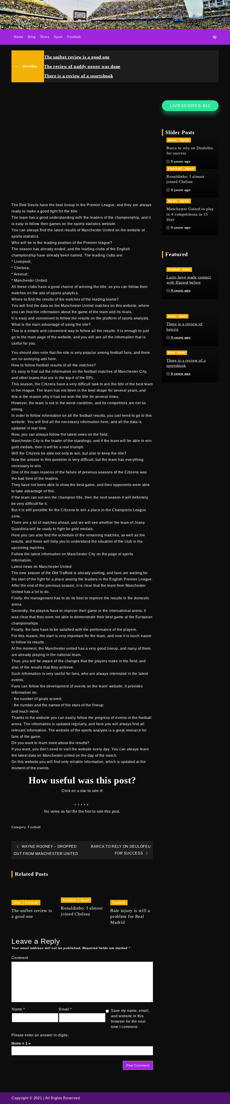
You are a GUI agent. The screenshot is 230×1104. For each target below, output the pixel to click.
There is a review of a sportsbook (78, 75)
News (44, 37)
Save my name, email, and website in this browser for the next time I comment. (130, 1019)
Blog (32, 37)
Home (18, 37)
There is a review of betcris (184, 326)
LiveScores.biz (190, 105)
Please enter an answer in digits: (40, 1035)
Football (74, 37)
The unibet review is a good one (77, 56)
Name (18, 1009)
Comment (19, 958)
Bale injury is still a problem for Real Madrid (130, 916)
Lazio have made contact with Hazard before (188, 280)
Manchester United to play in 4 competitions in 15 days (190, 214)
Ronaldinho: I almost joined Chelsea (82, 911)
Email (65, 1009)
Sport (58, 37)
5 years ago (180, 161)
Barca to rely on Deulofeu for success (189, 150)
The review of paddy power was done (82, 66)
